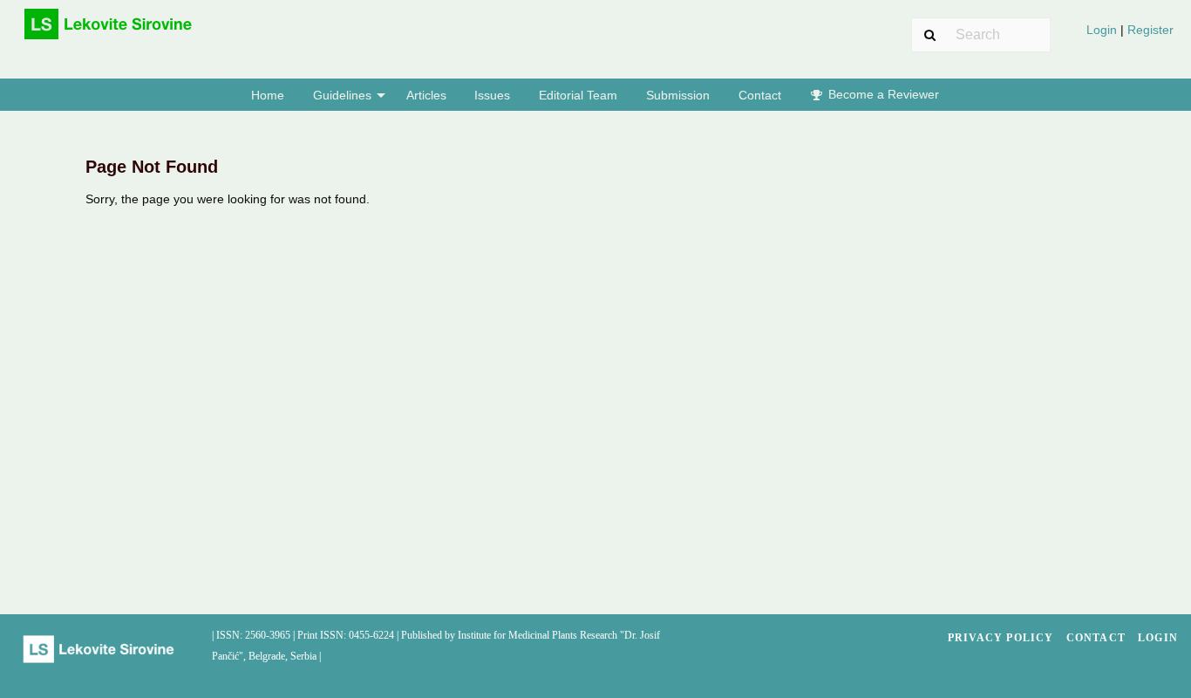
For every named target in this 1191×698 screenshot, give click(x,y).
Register (1149, 30)
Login (1103, 30)
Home (267, 95)
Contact (759, 95)
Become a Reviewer (882, 94)
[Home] (109, 31)
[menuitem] (1130, 36)
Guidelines (342, 95)
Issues (492, 95)
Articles (426, 95)
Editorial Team (578, 95)
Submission (678, 95)
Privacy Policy (1001, 638)
